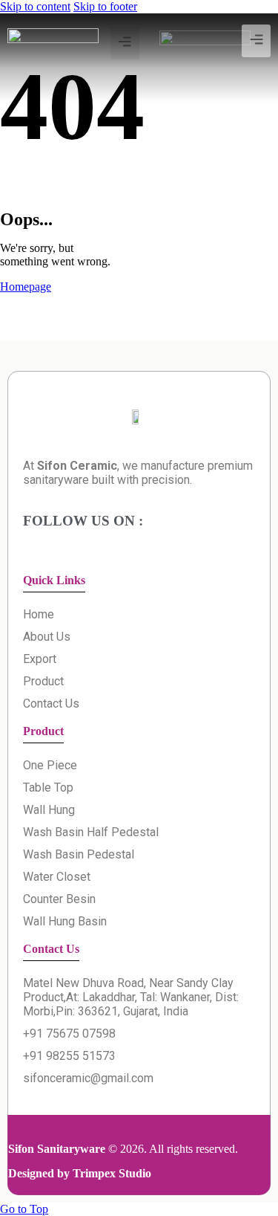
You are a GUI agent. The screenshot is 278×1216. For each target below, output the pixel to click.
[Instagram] (127, 77)
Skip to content (35, 6)
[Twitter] (94, 77)
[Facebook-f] (60, 77)
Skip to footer (105, 6)
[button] (256, 41)
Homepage (25, 286)
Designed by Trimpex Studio (79, 1173)
